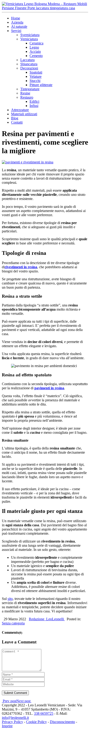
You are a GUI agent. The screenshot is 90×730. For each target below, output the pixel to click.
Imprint (7, 726)
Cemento (36, 56)
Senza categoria (13, 623)
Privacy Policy (12, 722)
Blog (14, 118)
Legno (34, 47)
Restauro (26, 97)
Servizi (16, 31)
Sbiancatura (28, 64)
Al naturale (19, 26)
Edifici (34, 101)
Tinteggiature (29, 89)
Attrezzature (20, 110)
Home (15, 18)
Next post (23, 701)
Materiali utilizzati (24, 114)
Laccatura (27, 60)
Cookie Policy (36, 722)
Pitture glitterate (41, 85)
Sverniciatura (29, 35)
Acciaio (35, 51)
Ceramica (36, 43)
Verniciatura (29, 39)
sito (10, 599)
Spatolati (36, 72)
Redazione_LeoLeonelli (47, 619)
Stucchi (35, 81)
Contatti (17, 122)
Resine (25, 93)
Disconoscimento (62, 722)
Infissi (34, 106)
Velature (36, 76)
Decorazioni (29, 68)
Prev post (9, 701)
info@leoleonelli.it (15, 718)
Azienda (17, 22)
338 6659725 (43, 713)
